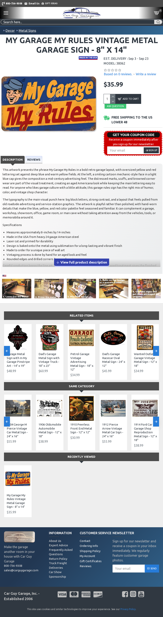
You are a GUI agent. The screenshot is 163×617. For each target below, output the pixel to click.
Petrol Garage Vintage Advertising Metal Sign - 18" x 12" (81, 361)
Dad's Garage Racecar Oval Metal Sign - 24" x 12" (113, 359)
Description (13, 159)
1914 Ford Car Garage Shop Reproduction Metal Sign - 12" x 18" (145, 432)
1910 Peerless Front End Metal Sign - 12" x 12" (81, 428)
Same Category (81, 386)
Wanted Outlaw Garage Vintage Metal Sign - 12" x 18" (145, 359)
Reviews (33, 159)
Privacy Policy (128, 609)
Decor (10, 30)
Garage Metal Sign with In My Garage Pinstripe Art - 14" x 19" (18, 359)
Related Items (81, 315)
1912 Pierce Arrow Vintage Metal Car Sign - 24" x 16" (112, 430)
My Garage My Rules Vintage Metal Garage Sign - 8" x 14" (16, 501)
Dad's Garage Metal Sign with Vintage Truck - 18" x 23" (49, 359)
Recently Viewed (81, 456)
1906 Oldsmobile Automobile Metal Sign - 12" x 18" (50, 430)
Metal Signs (27, 30)
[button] (7, 351)
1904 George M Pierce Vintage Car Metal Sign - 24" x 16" (17, 430)
